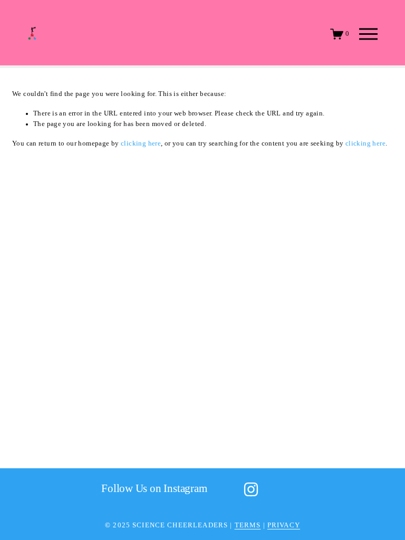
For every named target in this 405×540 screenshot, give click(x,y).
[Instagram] (251, 489)
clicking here (141, 143)
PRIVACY (283, 525)
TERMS (248, 525)
